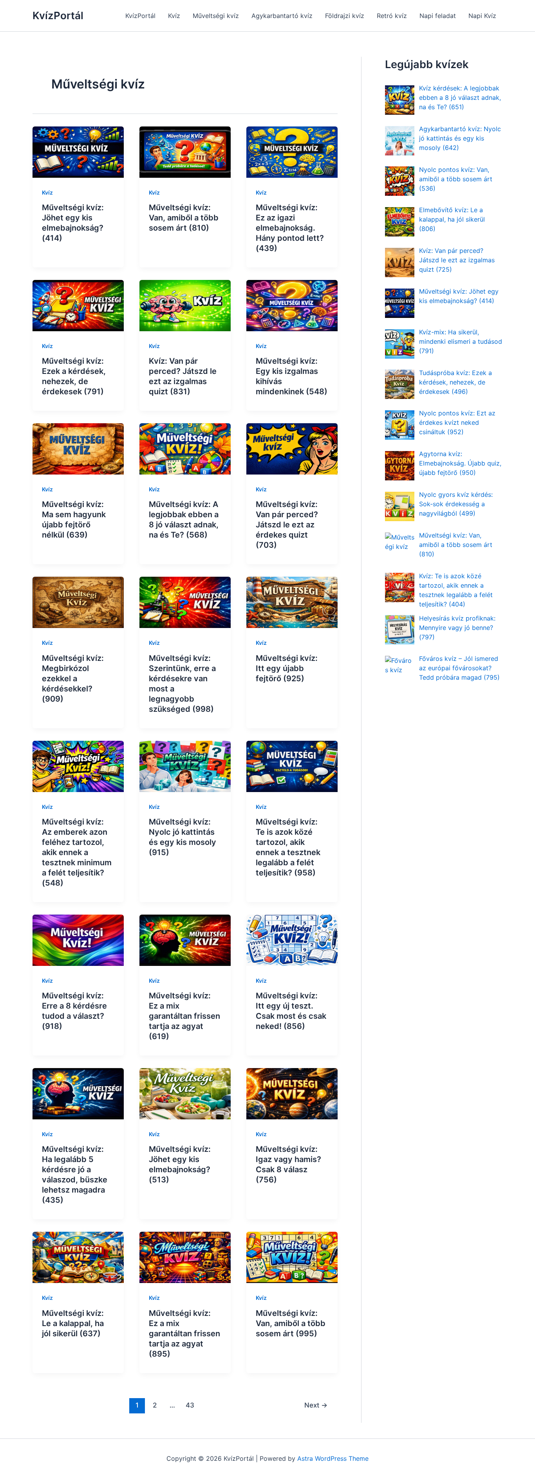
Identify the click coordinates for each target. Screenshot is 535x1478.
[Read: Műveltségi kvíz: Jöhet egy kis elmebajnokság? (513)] (185, 1093)
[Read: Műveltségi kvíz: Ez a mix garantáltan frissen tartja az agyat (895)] (185, 1257)
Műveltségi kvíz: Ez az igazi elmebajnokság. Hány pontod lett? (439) (290, 228)
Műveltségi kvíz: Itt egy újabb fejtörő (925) (287, 668)
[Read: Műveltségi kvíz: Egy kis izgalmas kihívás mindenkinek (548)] (292, 305)
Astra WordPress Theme (333, 1458)
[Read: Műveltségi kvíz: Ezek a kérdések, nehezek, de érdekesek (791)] (78, 305)
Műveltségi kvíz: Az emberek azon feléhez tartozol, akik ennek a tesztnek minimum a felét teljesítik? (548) (77, 852)
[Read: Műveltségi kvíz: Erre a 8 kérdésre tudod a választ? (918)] (78, 940)
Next (315, 1405)
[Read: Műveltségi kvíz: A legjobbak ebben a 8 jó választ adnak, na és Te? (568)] (185, 448)
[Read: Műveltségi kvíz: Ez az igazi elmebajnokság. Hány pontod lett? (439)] (292, 151)
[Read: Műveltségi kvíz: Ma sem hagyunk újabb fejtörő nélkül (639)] (78, 448)
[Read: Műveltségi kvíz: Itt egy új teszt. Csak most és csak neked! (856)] (292, 940)
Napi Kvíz (482, 16)
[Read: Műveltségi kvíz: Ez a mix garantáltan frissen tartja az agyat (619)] (185, 940)
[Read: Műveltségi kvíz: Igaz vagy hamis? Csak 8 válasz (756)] (292, 1093)
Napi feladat (437, 16)
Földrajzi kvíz (344, 16)
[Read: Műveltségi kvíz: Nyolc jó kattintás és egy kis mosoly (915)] (185, 766)
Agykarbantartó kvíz (282, 16)
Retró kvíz (392, 16)
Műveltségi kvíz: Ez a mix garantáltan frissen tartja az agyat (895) (184, 1333)
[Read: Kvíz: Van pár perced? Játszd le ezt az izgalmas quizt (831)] (185, 305)
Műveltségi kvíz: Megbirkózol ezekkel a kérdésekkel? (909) (73, 678)
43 (190, 1405)
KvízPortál (58, 15)
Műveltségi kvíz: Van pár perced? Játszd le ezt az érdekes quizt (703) (287, 525)
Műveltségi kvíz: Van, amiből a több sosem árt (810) (184, 218)
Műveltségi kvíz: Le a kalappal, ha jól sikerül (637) (73, 1323)
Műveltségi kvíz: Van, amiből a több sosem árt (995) (290, 1323)
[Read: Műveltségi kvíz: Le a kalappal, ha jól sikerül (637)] (78, 1257)
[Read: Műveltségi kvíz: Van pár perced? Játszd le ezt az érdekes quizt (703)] (292, 448)
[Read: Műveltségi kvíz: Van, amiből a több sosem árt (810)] (185, 151)
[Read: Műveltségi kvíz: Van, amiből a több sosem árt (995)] (292, 1257)
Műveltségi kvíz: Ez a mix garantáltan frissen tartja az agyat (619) (184, 1016)
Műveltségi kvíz (216, 16)
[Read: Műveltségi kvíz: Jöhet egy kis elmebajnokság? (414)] (78, 151)
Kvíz (174, 16)
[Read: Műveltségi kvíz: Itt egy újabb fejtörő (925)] (292, 602)
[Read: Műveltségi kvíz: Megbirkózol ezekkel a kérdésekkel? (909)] (78, 602)
